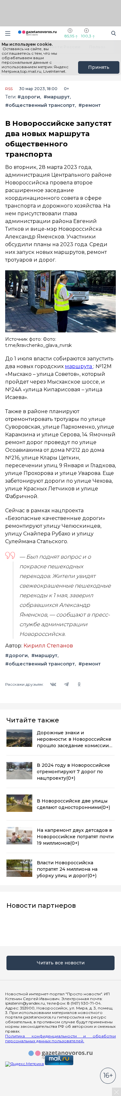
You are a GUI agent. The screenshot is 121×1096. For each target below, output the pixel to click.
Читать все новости (61, 963)
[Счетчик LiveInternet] (19, 1093)
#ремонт (89, 105)
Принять (98, 67)
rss (9, 89)
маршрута (79, 366)
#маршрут (57, 97)
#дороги (28, 97)
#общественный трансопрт (40, 105)
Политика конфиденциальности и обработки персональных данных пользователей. (60, 1038)
